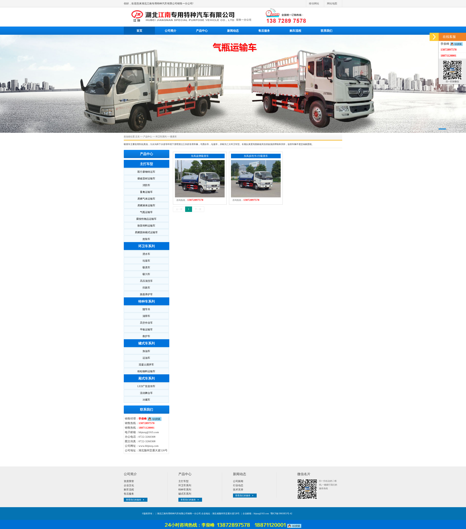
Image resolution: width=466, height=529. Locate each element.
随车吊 (146, 309)
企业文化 (129, 485)
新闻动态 (233, 30)
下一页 (198, 209)
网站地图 (332, 3)
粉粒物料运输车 (146, 371)
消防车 (146, 185)
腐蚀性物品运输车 (146, 219)
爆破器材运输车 (146, 178)
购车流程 (295, 30)
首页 (139, 30)
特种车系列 (146, 301)
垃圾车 (146, 260)
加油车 (146, 351)
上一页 (179, 209)
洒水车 (146, 254)
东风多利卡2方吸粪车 (256, 156)
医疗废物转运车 (146, 171)
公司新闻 (238, 481)
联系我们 (326, 30)
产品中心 (202, 30)
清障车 (146, 316)
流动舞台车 (146, 393)
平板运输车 (146, 329)
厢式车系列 (146, 378)
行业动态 (238, 485)
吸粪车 (173, 136)
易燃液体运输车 (146, 205)
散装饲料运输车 (146, 225)
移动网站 (314, 3)
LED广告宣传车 (146, 386)
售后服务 (264, 30)
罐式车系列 (146, 343)
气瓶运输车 (146, 212)
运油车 (146, 358)
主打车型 (146, 164)
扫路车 (146, 287)
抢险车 (146, 239)
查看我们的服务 (133, 499)
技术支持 (238, 489)
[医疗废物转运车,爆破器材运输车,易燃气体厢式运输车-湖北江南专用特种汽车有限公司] (233, 16)
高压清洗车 (146, 281)
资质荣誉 (129, 481)
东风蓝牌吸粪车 (200, 156)
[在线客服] (434, 37)
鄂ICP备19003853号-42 (281, 513)
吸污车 (146, 274)
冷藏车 (146, 399)
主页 (137, 136)
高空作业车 (146, 322)
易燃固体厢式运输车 (146, 232)
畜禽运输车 (146, 192)
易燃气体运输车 (146, 198)
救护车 (146, 336)
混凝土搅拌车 (146, 364)
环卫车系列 (161, 136)
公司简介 (170, 30)
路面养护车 (146, 294)
